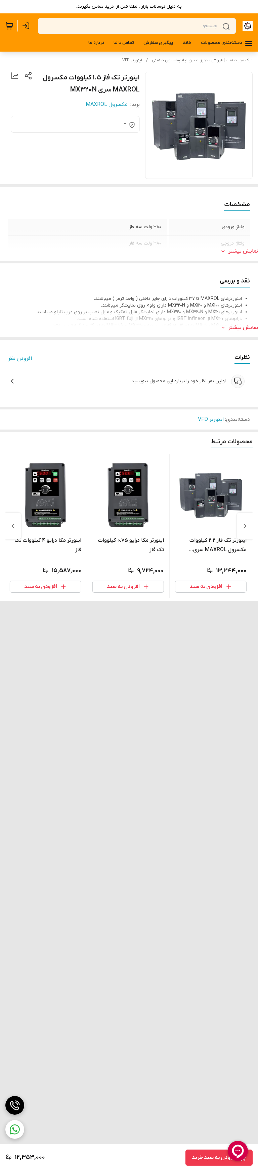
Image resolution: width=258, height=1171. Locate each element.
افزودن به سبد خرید (214, 1157)
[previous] (245, 526)
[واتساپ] (14, 1129)
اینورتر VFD (132, 60)
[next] (13, 526)
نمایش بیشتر (243, 251)
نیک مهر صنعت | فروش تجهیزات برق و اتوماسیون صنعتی (202, 60)
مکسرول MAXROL (107, 104)
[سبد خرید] (9, 26)
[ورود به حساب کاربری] (27, 26)
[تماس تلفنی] (14, 1105)
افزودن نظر (20, 358)
